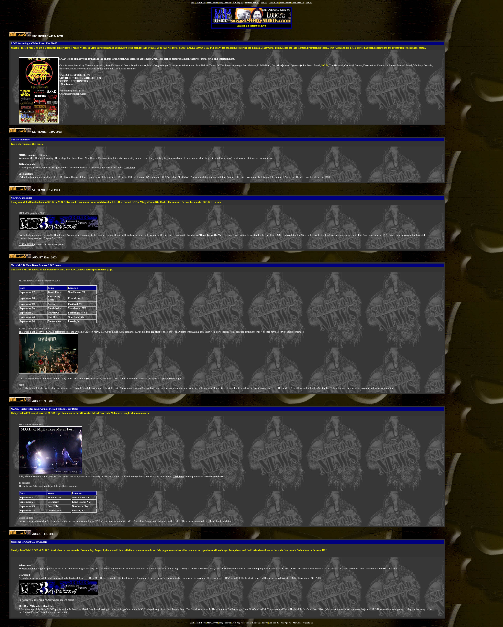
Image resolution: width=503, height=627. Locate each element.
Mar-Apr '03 (285, 3)
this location (28, 577)
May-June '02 (225, 3)
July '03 (309, 3)
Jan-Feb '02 (201, 3)
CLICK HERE (26, 244)
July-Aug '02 (237, 3)
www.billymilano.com (135, 158)
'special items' (220, 176)
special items (30, 568)
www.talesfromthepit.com (72, 93)
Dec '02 (264, 3)
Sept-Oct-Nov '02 (252, 3)
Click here (129, 167)
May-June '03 (298, 3)
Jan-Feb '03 (274, 3)
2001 (193, 3)
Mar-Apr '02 (212, 3)
